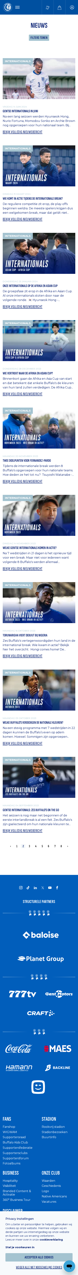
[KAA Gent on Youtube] (50, 887)
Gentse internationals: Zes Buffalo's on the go (31, 810)
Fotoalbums (11, 1163)
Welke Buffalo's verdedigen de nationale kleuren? (33, 722)
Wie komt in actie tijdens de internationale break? (33, 198)
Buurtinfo (49, 1137)
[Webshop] (59, 7)
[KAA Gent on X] (42, 887)
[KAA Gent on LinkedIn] (35, 887)
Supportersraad (14, 1137)
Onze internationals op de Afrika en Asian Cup (30, 286)
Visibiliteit (9, 1186)
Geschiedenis (51, 1186)
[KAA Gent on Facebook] (57, 887)
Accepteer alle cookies (39, 1257)
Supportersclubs (15, 1153)
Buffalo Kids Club (15, 1142)
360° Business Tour (16, 1200)
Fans (7, 1119)
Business (11, 1173)
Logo (45, 1191)
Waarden (48, 1180)
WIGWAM (10, 1132)
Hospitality (10, 1180)
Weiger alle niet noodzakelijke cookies (39, 1267)
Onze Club (51, 1173)
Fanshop (9, 1127)
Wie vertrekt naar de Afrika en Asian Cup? (28, 373)
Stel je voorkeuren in (19, 1247)
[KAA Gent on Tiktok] (28, 887)
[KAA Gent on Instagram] (21, 887)
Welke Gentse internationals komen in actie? (29, 548)
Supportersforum (16, 1158)
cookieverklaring (51, 1239)
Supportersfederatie (17, 1147)
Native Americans (54, 1196)
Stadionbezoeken (54, 1132)
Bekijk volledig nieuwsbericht (22, 132)
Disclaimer (13, 1211)
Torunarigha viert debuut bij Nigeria (25, 635)
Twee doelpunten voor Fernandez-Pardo (27, 460)
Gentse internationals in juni (20, 111)
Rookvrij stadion (53, 1127)
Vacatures (49, 1201)
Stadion (49, 1119)
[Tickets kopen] (48, 7)
